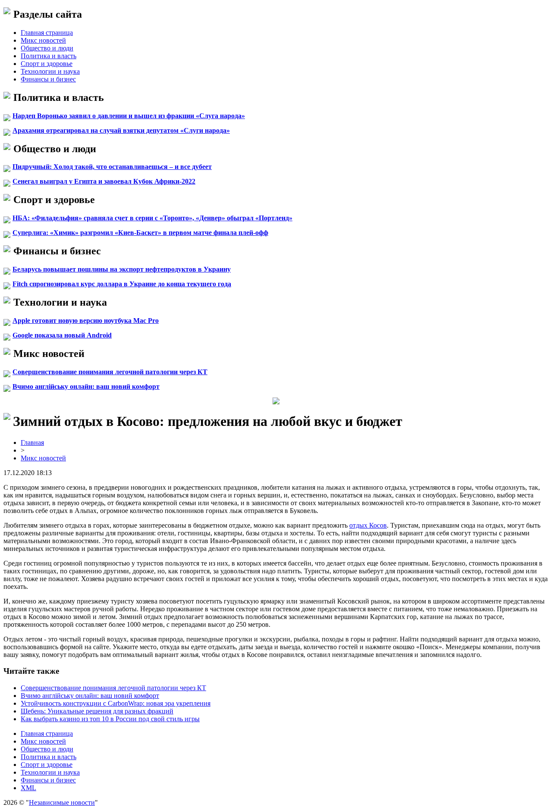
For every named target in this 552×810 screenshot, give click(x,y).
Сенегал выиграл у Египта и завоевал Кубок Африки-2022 (104, 181)
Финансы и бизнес (48, 79)
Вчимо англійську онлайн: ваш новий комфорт (86, 386)
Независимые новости (62, 802)
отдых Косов (368, 525)
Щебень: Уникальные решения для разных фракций (97, 711)
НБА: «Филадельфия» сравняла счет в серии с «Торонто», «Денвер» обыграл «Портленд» (152, 218)
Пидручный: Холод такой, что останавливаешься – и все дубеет (112, 166)
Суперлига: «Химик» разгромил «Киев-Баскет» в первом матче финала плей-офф (140, 232)
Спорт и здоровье (46, 63)
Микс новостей (43, 40)
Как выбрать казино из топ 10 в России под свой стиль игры (110, 718)
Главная (32, 442)
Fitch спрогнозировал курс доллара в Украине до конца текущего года (122, 284)
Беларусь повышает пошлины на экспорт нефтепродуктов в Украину (122, 269)
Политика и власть (48, 55)
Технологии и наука (50, 71)
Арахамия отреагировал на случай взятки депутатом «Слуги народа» (121, 130)
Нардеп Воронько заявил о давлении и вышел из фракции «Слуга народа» (129, 115)
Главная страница (47, 32)
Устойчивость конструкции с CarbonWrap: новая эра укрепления (115, 703)
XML (28, 787)
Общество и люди (47, 48)
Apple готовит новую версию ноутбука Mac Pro (86, 320)
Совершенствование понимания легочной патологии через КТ (110, 371)
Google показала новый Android (62, 335)
